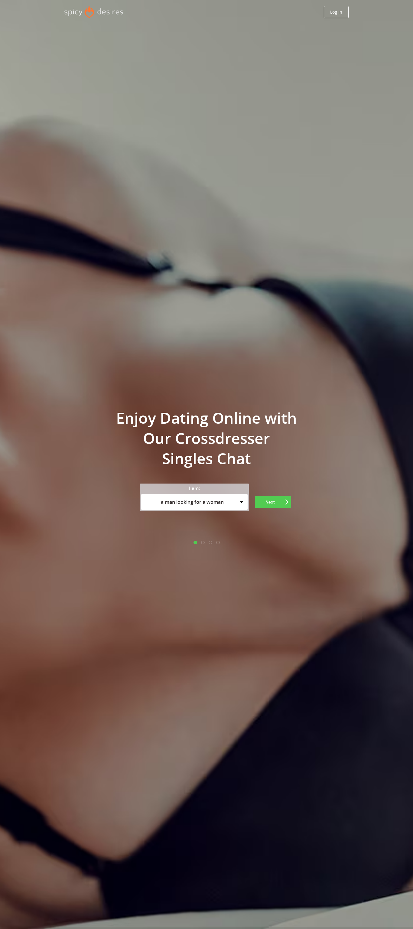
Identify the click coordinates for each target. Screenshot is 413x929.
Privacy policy (244, 526)
